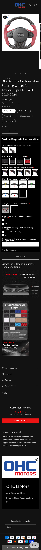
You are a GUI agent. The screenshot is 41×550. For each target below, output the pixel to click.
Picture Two (23, 111)
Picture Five (8, 121)
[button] (4, 5)
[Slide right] (25, 73)
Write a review (20, 421)
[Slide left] (15, 73)
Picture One (8, 111)
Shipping (4, 103)
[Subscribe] (33, 527)
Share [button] (6, 393)
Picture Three (9, 116)
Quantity (4, 126)
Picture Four (25, 116)
